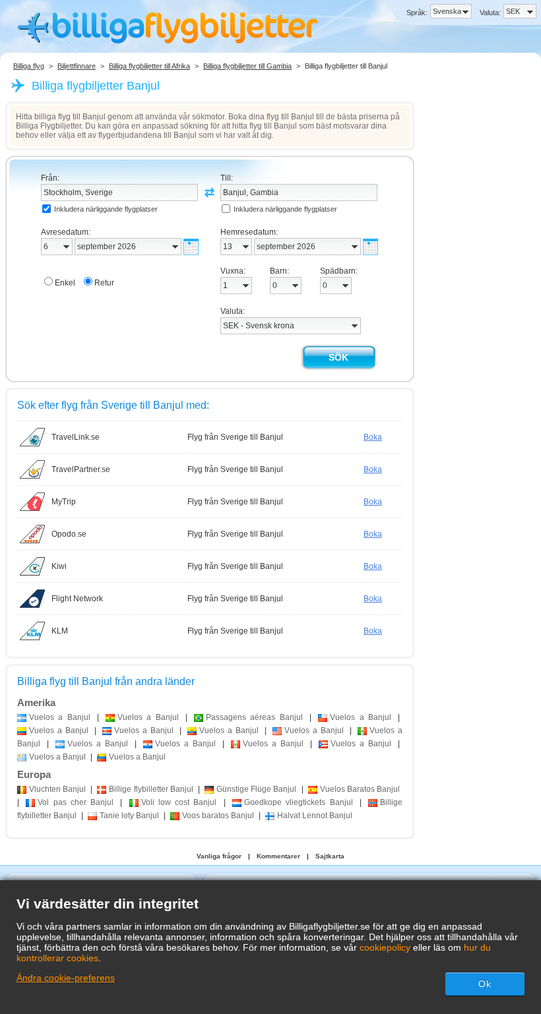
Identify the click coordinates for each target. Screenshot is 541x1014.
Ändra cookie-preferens (65, 977)
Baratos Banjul (360, 789)
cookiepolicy (385, 947)
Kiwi (59, 566)
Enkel (65, 282)
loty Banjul (129, 815)
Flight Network (77, 598)
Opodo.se (68, 534)
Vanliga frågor (219, 856)
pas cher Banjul (75, 802)
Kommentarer (278, 856)
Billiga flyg (28, 66)
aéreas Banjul (254, 717)
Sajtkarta (329, 856)
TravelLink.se (75, 437)
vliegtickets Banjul (298, 802)
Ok (485, 983)
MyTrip (63, 501)
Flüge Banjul (256, 789)
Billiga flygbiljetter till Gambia (247, 66)
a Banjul (59, 717)
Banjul (57, 789)
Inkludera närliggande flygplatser (106, 209)
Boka (373, 437)
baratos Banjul (218, 815)
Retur (104, 282)
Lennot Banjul (314, 815)
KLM (59, 631)
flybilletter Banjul (151, 789)
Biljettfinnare (76, 66)
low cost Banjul (179, 802)
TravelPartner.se (80, 469)
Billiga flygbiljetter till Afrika (149, 66)
